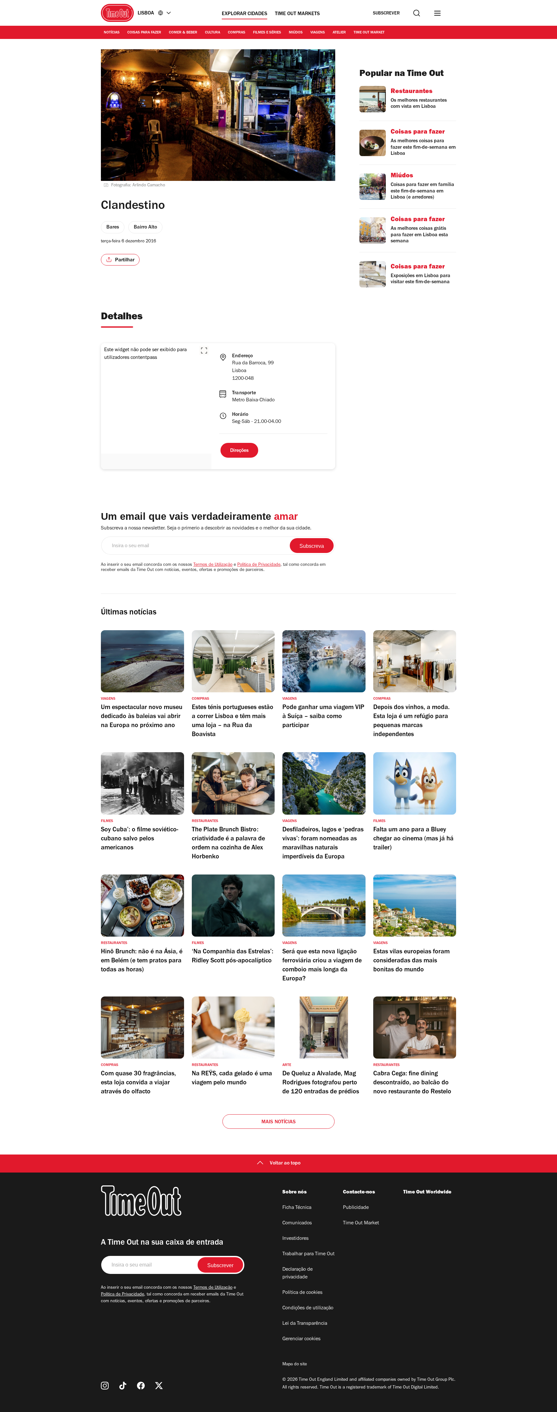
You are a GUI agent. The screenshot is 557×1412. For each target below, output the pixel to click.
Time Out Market (369, 33)
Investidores (295, 1238)
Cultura (212, 33)
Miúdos (296, 33)
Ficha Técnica (296, 1208)
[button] (204, 350)
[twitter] (159, 1385)
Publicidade (356, 1208)
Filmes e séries (267, 33)
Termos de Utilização (212, 565)
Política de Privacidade (258, 565)
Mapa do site (294, 1364)
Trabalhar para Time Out (308, 1254)
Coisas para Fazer (144, 33)
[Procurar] (417, 13)
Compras (236, 33)
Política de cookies (302, 1292)
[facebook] (141, 1385)
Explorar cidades (244, 14)
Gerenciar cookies (301, 1339)
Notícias (112, 33)
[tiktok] (123, 1385)
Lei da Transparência (304, 1323)
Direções (239, 451)
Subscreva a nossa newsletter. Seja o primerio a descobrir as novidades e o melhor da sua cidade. (206, 528)
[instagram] (105, 1385)
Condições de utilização (307, 1308)
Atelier (339, 33)
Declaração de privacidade (297, 1273)
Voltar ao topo (285, 1163)
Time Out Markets (297, 14)
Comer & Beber (183, 33)
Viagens (317, 33)
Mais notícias (278, 1122)
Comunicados (297, 1223)
